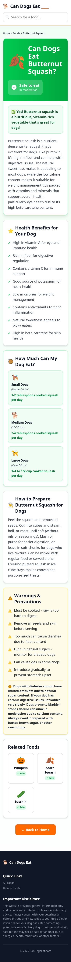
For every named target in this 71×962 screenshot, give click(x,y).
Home (6, 33)
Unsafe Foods (11, 888)
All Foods (8, 883)
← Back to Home (35, 829)
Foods (16, 33)
